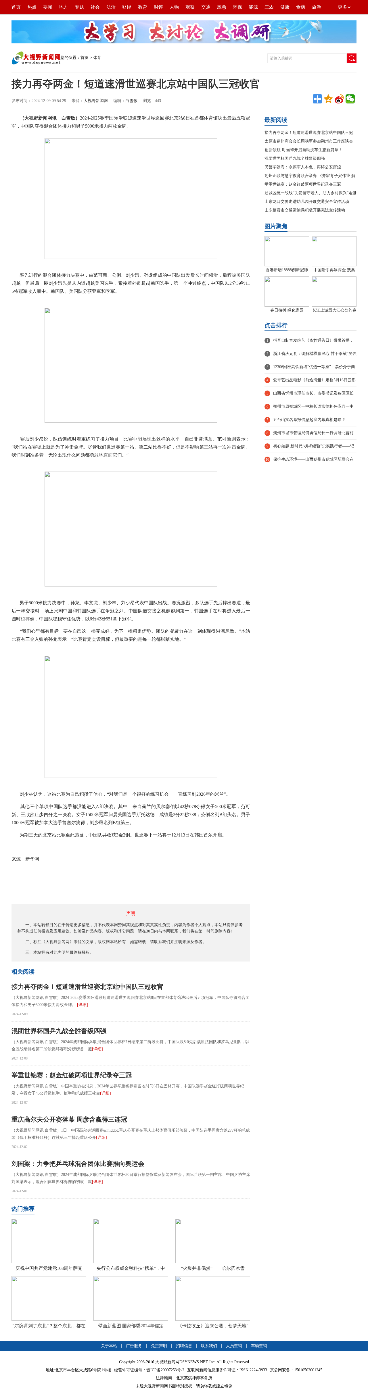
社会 (95, 7)
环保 (237, 7)
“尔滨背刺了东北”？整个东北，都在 (48, 1325)
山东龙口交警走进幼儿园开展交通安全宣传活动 (306, 201)
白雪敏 (131, 101)
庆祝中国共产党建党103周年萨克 (49, 1268)
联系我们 (209, 1346)
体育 (97, 57)
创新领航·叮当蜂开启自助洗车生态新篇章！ (303, 150)
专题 (79, 7)
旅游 (316, 7)
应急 (221, 7)
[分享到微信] (350, 98)
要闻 (47, 7)
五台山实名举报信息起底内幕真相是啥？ (309, 420)
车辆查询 (259, 1346)
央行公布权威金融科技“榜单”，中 (131, 1268)
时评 (158, 7)
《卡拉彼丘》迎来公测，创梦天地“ (212, 1325)
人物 (174, 7)
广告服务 (134, 1346)
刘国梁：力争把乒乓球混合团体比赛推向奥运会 (78, 1163)
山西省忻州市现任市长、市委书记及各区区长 (313, 393)
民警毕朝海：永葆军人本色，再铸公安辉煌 (302, 167)
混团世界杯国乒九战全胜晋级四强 (59, 1030)
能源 (253, 7)
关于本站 (109, 1346)
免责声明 (159, 1346)
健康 (285, 7)
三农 (269, 7)
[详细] (82, 1005)
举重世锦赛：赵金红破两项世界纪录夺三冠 (72, 1075)
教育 (142, 7)
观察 (190, 7)
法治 (111, 7)
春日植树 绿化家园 (287, 310)
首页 (16, 7)
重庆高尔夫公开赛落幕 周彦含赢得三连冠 (69, 1119)
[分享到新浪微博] (339, 98)
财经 (126, 7)
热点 (32, 7)
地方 (63, 7)
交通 (205, 7)
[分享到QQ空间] (328, 98)
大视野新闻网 (96, 101)
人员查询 (234, 1346)
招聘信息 (184, 1346)
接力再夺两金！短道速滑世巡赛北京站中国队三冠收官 (87, 986)
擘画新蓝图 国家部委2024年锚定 (131, 1325)
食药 (300, 7)
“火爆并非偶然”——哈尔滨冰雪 (213, 1268)
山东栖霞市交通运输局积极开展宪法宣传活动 (304, 210)
